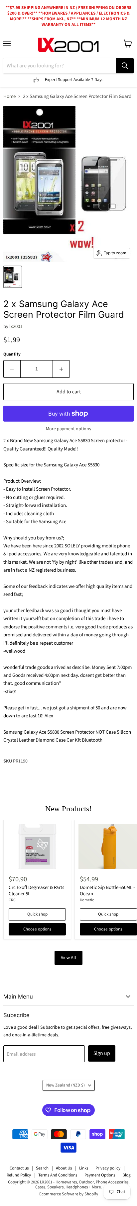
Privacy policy (107, 1168)
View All (68, 957)
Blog (126, 1175)
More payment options (68, 429)
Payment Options (99, 1175)
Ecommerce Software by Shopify (68, 1194)
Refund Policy (19, 1175)
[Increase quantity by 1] (61, 368)
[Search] (125, 65)
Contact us (19, 1168)
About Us (64, 1168)
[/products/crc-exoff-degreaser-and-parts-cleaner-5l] (37, 846)
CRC (12, 900)
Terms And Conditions (57, 1175)
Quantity (12, 354)
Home (9, 96)
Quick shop (37, 914)
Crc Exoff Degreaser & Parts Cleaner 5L (36, 891)
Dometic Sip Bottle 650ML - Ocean (107, 891)
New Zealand (65, 1085)
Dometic (87, 900)
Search (42, 1168)
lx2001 (15, 326)
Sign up (101, 1053)
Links (83, 1168)
